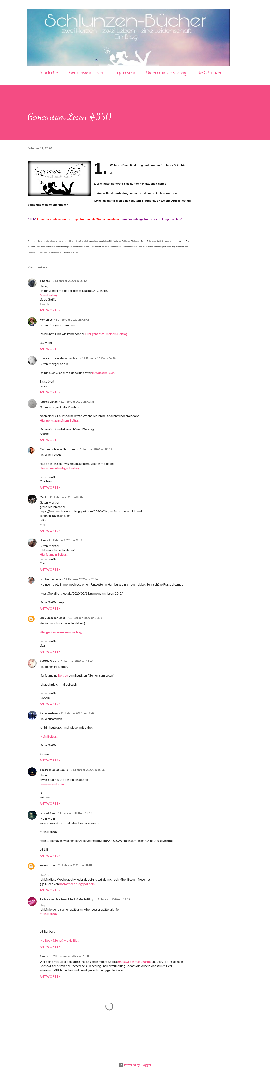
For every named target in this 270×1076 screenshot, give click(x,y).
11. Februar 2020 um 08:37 (66, 497)
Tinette (45, 280)
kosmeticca (47, 865)
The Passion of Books (54, 769)
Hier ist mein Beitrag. (54, 554)
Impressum (124, 73)
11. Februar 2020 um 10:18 (85, 617)
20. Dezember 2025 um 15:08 (71, 956)
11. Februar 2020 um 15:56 (88, 769)
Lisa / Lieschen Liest (52, 617)
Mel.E (43, 497)
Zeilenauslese (49, 713)
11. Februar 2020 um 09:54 (81, 579)
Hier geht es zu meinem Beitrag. (106, 334)
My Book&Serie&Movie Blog (59, 940)
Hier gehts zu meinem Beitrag (60, 420)
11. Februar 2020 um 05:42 (70, 280)
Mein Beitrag (49, 295)
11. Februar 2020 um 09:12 (65, 540)
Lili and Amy (47, 813)
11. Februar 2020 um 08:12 (95, 449)
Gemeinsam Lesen (86, 73)
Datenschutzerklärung (166, 73)
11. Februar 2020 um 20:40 (75, 865)
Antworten (50, 310)
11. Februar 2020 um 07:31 (77, 401)
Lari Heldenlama (50, 579)
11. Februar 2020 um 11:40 (76, 661)
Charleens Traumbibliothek (57, 449)
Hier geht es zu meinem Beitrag (61, 632)
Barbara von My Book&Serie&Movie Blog (66, 899)
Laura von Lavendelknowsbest (59, 358)
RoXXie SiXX (48, 661)
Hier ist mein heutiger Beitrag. (60, 468)
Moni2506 (46, 319)
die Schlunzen (210, 73)
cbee (43, 540)
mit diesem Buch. (103, 372)
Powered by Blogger (137, 1065)
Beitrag (63, 675)
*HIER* (32, 219)
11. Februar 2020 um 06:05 (72, 319)
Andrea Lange (49, 401)
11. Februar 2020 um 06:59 (99, 358)
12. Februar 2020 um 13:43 (113, 899)
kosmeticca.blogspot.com (77, 884)
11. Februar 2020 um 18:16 (75, 813)
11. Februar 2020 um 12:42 (77, 713)
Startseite (49, 73)
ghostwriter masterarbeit (135, 961)
